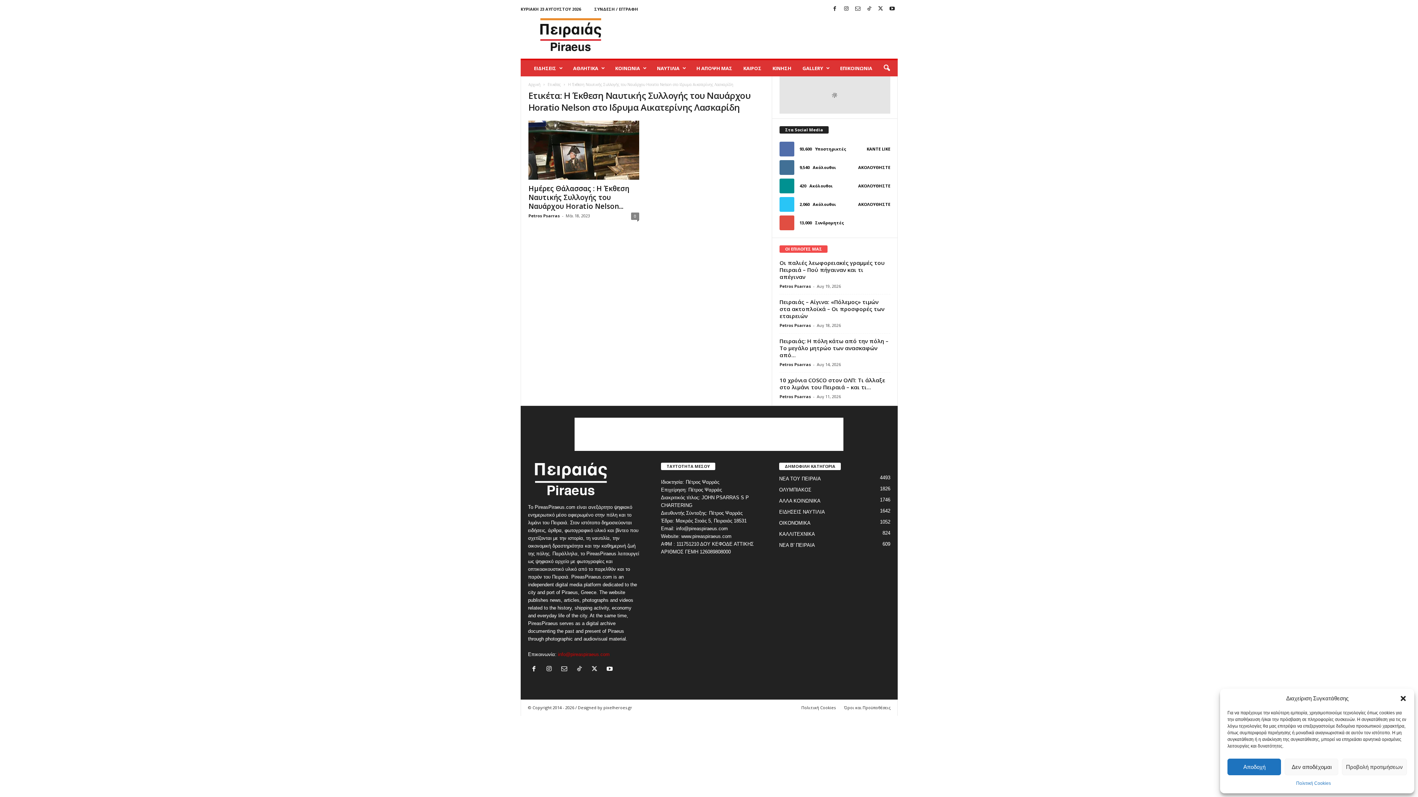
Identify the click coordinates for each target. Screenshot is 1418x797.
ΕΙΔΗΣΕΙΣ (545, 68)
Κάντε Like (878, 149)
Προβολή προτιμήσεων (1374, 767)
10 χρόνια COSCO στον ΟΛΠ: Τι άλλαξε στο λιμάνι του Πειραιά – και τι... (832, 383)
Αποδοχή (1254, 767)
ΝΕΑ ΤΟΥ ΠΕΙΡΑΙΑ (800, 479)
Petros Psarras (544, 215)
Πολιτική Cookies (1313, 783)
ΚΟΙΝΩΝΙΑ (627, 68)
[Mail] (857, 9)
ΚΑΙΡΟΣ (752, 68)
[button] (1403, 698)
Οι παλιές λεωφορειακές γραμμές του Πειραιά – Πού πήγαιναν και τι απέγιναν (832, 269)
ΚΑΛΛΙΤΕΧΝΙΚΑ (797, 534)
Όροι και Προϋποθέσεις (867, 707)
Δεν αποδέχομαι (1312, 767)
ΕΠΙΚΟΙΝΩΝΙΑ (856, 68)
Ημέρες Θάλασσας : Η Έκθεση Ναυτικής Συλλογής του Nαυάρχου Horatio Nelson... (578, 197)
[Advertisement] (763, 34)
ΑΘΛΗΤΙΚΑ (585, 68)
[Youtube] (892, 9)
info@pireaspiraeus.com (584, 654)
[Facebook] (834, 9)
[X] (880, 9)
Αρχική (534, 84)
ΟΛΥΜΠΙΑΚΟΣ (795, 490)
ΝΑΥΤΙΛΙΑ (668, 68)
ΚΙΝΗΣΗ (782, 68)
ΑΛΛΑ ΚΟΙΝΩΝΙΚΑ (800, 501)
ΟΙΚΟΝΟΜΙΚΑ (795, 523)
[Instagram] (846, 9)
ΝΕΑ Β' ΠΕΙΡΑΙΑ (797, 545)
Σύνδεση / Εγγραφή (616, 9)
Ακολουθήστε (874, 167)
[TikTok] (869, 9)
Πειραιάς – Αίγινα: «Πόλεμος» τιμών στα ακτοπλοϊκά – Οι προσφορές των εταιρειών (832, 309)
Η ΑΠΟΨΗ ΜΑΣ (714, 68)
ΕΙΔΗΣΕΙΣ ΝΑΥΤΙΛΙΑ (802, 512)
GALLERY (812, 68)
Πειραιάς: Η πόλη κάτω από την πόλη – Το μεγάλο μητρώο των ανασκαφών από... (834, 348)
